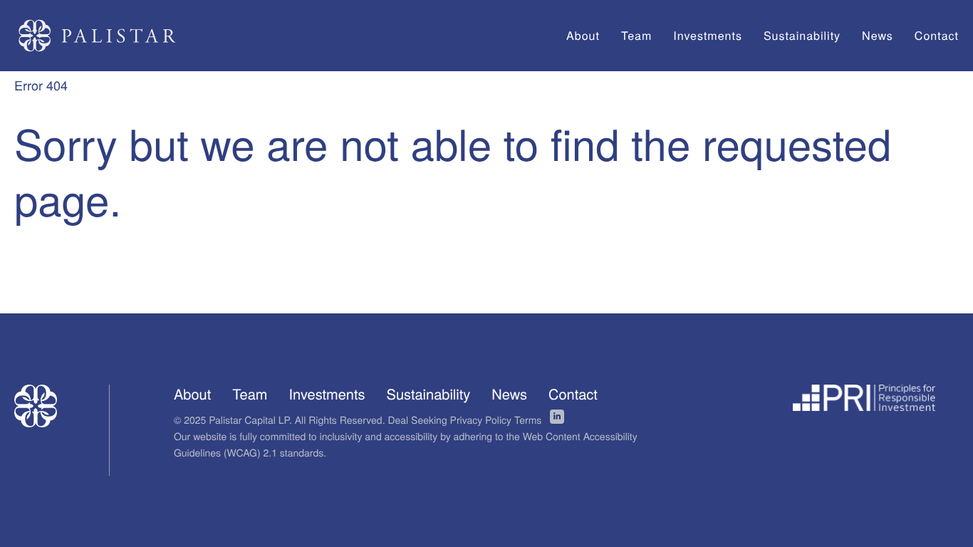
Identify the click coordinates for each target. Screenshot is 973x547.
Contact (573, 394)
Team (249, 394)
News (509, 394)
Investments (327, 394)
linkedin (557, 417)
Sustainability (429, 394)
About (192, 394)
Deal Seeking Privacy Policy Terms (464, 419)
